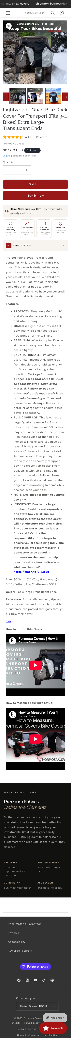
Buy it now (35, 196)
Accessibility (16, 942)
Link (8, 621)
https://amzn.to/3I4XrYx (31, 572)
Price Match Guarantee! (24, 924)
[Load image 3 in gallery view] (53, 96)
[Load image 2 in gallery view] (35, 96)
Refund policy (32, 1022)
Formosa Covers (33, 1018)
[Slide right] (66, 97)
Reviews (13, 933)
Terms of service (26, 1029)
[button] (8, 13)
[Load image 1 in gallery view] (17, 96)
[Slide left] (4, 97)
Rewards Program (20, 950)
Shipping (7, 155)
